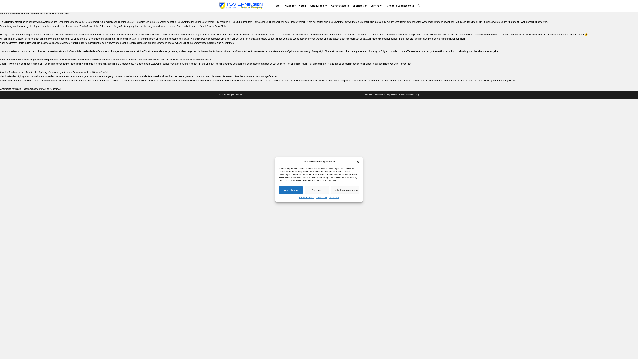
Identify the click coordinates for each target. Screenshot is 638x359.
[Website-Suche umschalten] (418, 6)
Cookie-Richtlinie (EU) (409, 95)
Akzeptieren (291, 189)
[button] (357, 161)
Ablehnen (317, 189)
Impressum (334, 197)
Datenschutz (321, 197)
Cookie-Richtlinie (306, 197)
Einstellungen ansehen (345, 189)
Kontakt (368, 95)
